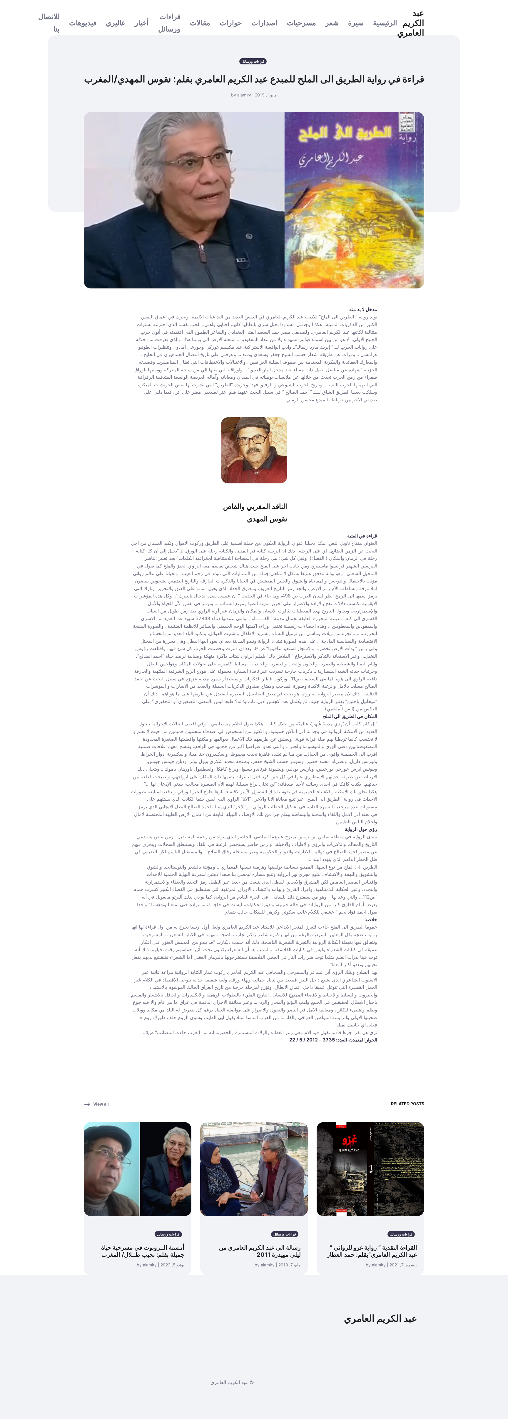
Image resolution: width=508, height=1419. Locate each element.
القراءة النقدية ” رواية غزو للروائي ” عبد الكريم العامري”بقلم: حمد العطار (372, 1251)
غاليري (115, 23)
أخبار (142, 23)
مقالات (200, 23)
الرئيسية (385, 23)
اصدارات (264, 23)
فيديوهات (82, 23)
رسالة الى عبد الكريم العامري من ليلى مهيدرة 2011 (260, 1251)
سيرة (356, 23)
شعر (332, 23)
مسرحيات (301, 23)
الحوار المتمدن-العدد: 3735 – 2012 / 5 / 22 (333, 1040)
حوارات (231, 23)
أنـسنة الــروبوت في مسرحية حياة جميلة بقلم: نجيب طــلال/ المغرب (142, 1251)
